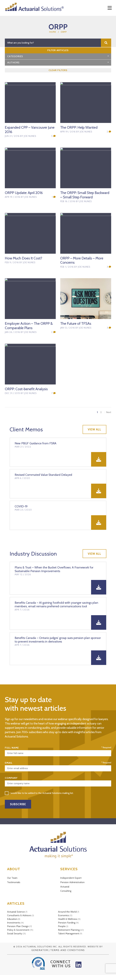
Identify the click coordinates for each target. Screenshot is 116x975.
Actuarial (64, 886)
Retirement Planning (69, 929)
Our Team (12, 877)
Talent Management (68, 933)
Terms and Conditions (67, 950)
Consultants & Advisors (19, 915)
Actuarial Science (16, 911)
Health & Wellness (67, 919)
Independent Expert (71, 877)
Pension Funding (66, 922)
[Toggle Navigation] (110, 8)
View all (94, 429)
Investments (13, 922)
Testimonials (13, 882)
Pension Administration (72, 882)
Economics (63, 915)
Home (52, 32)
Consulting (65, 890)
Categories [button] (15, 56)
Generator (39, 950)
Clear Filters (58, 70)
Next (108, 412)
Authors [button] (13, 62)
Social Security (14, 933)
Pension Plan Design (18, 926)
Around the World (67, 911)
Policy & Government (18, 929)
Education (12, 919)
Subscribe (18, 804)
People (62, 926)
